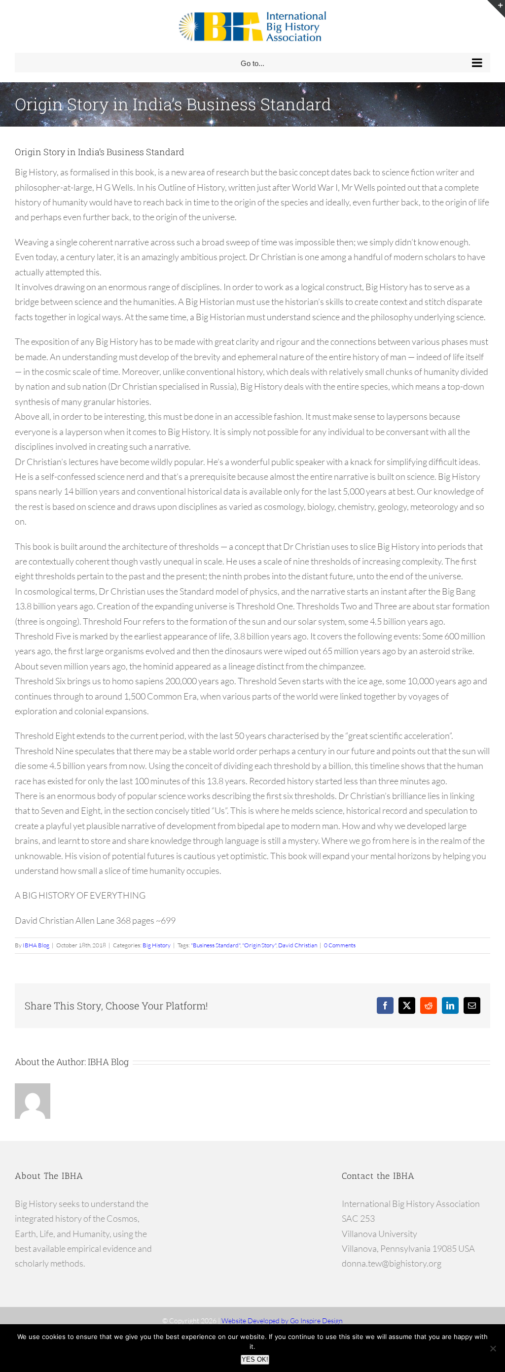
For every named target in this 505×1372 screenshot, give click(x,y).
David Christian (297, 945)
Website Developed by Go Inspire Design (282, 1320)
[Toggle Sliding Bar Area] (496, 9)
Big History (157, 945)
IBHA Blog (36, 945)
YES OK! (255, 1359)
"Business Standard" (215, 945)
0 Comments (340, 945)
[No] (493, 1348)
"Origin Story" (259, 945)
